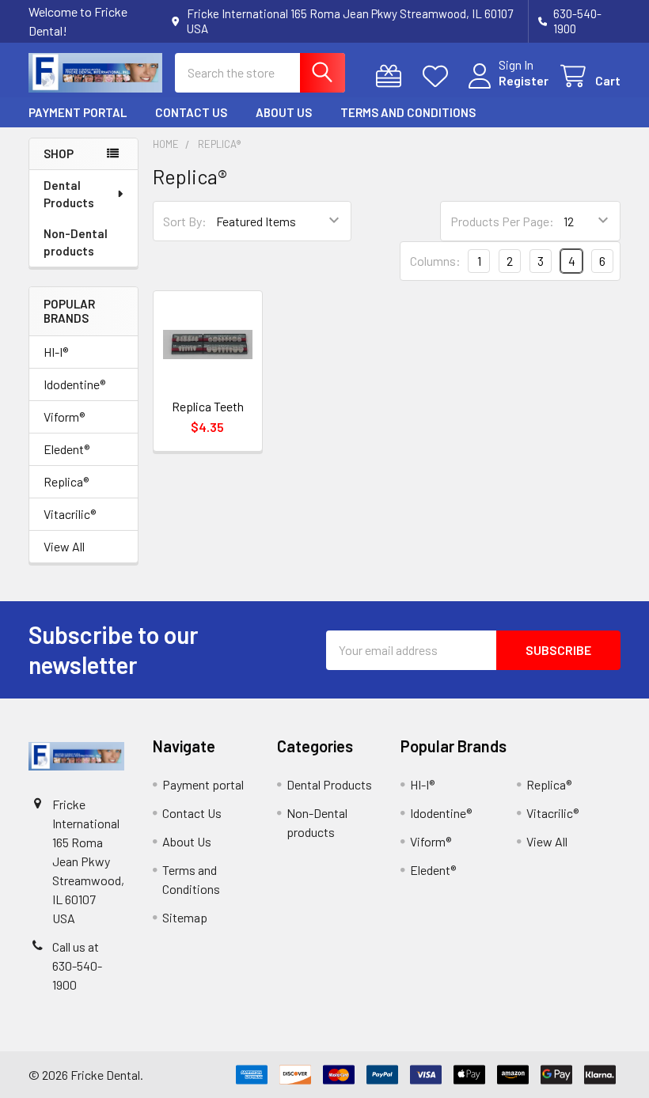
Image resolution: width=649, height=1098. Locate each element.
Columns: (435, 260)
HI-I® (56, 351)
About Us (284, 112)
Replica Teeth (208, 406)
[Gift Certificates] (392, 76)
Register (523, 80)
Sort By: (185, 221)
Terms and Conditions (408, 112)
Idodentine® (74, 384)
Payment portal (77, 112)
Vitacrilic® (70, 513)
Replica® (66, 481)
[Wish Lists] (438, 76)
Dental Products (69, 194)
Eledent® (66, 448)
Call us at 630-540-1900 (77, 965)
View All (64, 546)
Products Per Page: (502, 221)
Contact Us (191, 112)
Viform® (64, 416)
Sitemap (184, 917)
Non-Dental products (76, 242)
